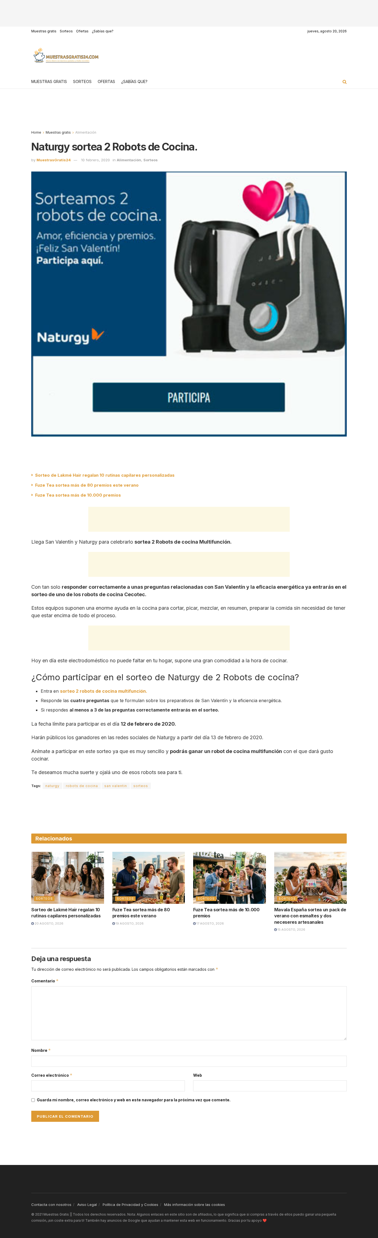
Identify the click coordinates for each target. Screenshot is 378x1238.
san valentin (115, 786)
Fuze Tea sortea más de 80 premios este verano (87, 485)
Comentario (45, 980)
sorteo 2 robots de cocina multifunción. (103, 691)
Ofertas (82, 31)
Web (197, 1075)
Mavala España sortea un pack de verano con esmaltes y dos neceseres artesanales (310, 916)
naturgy (52, 786)
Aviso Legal (87, 1204)
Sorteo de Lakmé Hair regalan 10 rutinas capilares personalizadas (105, 475)
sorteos (140, 786)
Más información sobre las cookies (194, 1204)
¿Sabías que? (102, 31)
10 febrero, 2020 (95, 160)
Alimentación (85, 132)
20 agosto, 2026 (48, 923)
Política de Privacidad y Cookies (130, 1204)
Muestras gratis (43, 31)
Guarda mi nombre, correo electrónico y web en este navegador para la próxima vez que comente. (134, 1099)
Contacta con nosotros (51, 1204)
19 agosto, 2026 (129, 923)
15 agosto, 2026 (291, 929)
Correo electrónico (52, 1075)
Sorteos (66, 31)
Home (36, 132)
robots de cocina (82, 786)
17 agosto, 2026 (210, 923)
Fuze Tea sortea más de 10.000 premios (78, 495)
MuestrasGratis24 (54, 160)
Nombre (41, 1050)
